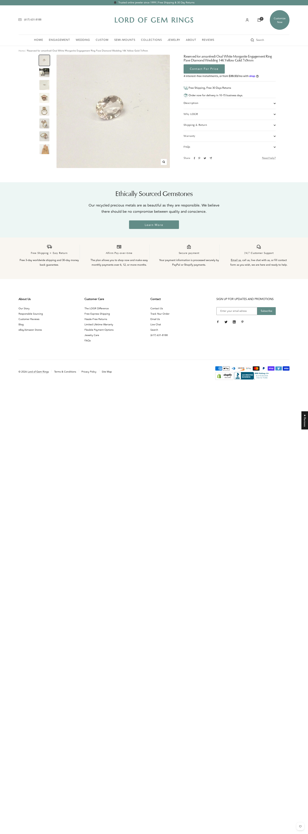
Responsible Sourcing (31, 314)
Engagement (59, 40)
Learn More (154, 225)
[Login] (247, 20)
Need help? (269, 158)
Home (38, 40)
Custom (102, 40)
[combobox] (265, 40)
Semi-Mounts (124, 40)
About (191, 40)
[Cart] (259, 20)
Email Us (155, 319)
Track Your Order (160, 314)
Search (154, 330)
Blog (21, 324)
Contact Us (156, 308)
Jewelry (174, 40)
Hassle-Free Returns (95, 319)
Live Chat (155, 324)
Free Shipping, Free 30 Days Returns (209, 88)
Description (191, 103)
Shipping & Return (195, 125)
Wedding (83, 40)
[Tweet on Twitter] (204, 158)
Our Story (24, 308)
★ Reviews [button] (305, 420)
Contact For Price (204, 69)
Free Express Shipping (97, 314)
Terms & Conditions (65, 372)
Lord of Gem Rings (38, 372)
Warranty (189, 136)
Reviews (208, 40)
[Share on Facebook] (194, 158)
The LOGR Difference (96, 308)
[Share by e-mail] (211, 158)
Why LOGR (191, 114)
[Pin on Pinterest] (199, 158)
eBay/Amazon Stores (30, 330)
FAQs (187, 147)
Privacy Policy (88, 372)
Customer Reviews (29, 319)
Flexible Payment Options (99, 330)
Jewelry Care (91, 335)
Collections (151, 40)
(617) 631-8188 (159, 335)
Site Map (107, 372)
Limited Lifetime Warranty (98, 324)
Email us (236, 260)
